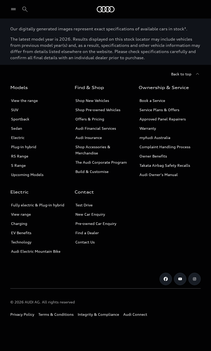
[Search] (25, 9)
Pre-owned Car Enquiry (95, 223)
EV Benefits (21, 233)
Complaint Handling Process (164, 147)
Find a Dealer (87, 233)
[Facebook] (166, 279)
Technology (21, 242)
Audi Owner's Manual (158, 174)
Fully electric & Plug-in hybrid (37, 205)
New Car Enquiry (90, 214)
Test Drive (84, 205)
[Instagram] (194, 279)
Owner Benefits (153, 156)
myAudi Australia (154, 137)
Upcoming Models (27, 174)
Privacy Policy (22, 314)
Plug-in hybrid (23, 147)
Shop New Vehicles (92, 100)
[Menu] (106, 9)
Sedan (16, 128)
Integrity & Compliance (98, 314)
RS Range (19, 156)
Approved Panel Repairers (162, 119)
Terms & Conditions (56, 314)
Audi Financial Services (95, 128)
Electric (17, 137)
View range (21, 214)
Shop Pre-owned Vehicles (97, 110)
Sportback (20, 119)
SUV (14, 110)
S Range (18, 165)
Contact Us (85, 242)
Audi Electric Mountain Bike (35, 251)
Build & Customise (92, 171)
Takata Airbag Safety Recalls (164, 165)
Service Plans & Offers (159, 110)
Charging (19, 223)
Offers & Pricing (89, 119)
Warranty (147, 128)
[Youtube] (180, 279)
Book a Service (152, 100)
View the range (24, 100)
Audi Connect (135, 314)
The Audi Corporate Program (101, 162)
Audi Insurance (88, 137)
